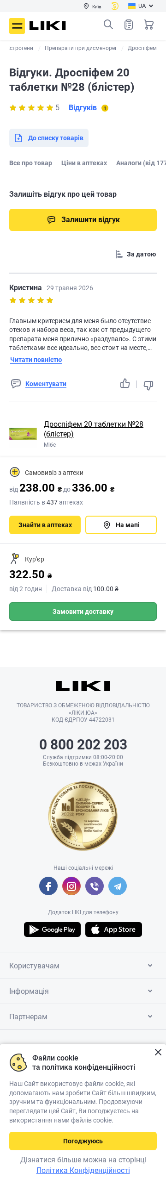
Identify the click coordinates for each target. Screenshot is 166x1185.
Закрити (158, 1052)
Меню (17, 26)
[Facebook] (48, 886)
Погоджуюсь (83, 1141)
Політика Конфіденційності (83, 1170)
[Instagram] (71, 886)
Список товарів (128, 24)
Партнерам (28, 1016)
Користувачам (34, 965)
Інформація (29, 991)
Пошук (108, 24)
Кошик (149, 24)
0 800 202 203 (83, 744)
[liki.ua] (48, 25)
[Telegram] (117, 886)
